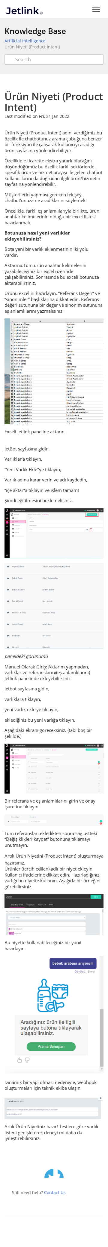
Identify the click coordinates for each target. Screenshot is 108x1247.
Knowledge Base (35, 31)
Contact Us (55, 1192)
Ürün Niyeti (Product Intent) (32, 47)
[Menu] (96, 9)
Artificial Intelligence (25, 41)
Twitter (48, 1173)
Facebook (62, 1173)
